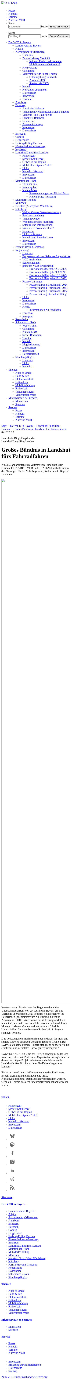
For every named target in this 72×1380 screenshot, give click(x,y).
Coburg (19, 136)
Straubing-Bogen (24, 357)
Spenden (20, 404)
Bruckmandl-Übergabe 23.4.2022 (48, 278)
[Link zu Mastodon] (12, 1147)
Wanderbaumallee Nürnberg (37, 221)
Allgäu (19, 48)
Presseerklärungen (32, 281)
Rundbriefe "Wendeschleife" (38, 228)
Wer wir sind (29, 325)
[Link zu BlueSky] (12, 1139)
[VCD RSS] (12, 1190)
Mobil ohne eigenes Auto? (36, 165)
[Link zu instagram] (12, 1164)
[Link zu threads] (12, 1181)
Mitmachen (21, 401)
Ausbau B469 (37, 80)
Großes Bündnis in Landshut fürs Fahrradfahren (39, 429)
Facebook (27, 312)
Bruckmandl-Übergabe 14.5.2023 (48, 275)
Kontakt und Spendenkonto (37, 237)
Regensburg (22, 250)
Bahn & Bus (22, 375)
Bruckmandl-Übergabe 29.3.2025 (48, 268)
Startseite (6, 1197)
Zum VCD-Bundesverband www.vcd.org (24, 1376)
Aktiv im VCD (16, 20)
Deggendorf (22, 139)
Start (3, 425)
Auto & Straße (23, 372)
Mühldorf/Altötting (25, 199)
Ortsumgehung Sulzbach (43, 77)
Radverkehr (28, 155)
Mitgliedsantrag (30, 344)
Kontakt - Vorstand (32, 171)
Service (12, 407)
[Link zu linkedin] (12, 1173)
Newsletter (28, 121)
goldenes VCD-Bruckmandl (37, 265)
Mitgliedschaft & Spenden (22, 397)
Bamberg (20, 105)
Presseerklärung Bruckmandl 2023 (48, 287)
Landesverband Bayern (28, 45)
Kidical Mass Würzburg (42, 196)
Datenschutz (29, 92)
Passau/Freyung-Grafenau (29, 246)
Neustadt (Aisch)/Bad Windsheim (33, 206)
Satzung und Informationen (37, 224)
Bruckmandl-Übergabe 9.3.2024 (47, 272)
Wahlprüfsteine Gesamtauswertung (41, 212)
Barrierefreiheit (30, 353)
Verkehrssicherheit (25, 394)
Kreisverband (29, 67)
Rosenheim (21, 319)
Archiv (26, 306)
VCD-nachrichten (32, 259)
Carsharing (28, 70)
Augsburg (20, 102)
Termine (12, 16)
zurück (5, 1096)
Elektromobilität (24, 379)
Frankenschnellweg (33, 215)
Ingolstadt (20, 149)
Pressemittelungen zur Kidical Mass (49, 193)
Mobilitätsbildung (25, 385)
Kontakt (12, 13)
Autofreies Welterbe (33, 108)
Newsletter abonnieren (34, 89)
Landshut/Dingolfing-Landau (31, 152)
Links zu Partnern (32, 234)
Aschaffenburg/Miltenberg (30, 51)
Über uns (27, 54)
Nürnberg (20, 209)
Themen (12, 369)
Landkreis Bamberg (33, 117)
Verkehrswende (30, 218)
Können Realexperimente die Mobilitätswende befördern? (45, 63)
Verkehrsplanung (24, 391)
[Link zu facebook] (12, 1156)
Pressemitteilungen (32, 124)
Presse (11, 10)
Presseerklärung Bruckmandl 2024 (48, 284)
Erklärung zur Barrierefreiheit (24, 1364)
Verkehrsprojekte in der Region (39, 73)
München (20, 202)
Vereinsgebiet (29, 187)
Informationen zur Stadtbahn (45, 309)
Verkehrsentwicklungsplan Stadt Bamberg (45, 111)
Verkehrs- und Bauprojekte (37, 114)
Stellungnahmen (31, 262)
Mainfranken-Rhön (26, 180)
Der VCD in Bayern (19, 42)
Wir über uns (29, 183)
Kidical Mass (29, 190)
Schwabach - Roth (25, 322)
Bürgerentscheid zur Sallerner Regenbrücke (46, 256)
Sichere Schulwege (33, 158)
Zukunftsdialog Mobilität (36, 58)
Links (25, 168)
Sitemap (12, 1371)
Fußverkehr (21, 382)
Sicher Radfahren (32, 335)
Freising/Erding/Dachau (28, 143)
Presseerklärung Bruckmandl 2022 (48, 290)
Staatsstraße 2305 (39, 83)
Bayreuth (20, 133)
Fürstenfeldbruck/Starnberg (30, 146)
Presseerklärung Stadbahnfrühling (48, 294)
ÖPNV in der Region (34, 161)
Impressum (28, 95)
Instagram (27, 316)
